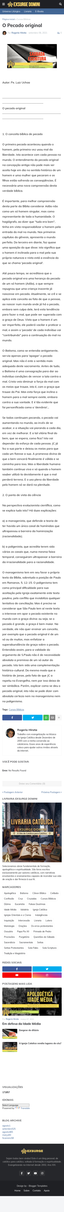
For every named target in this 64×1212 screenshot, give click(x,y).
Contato (37, 1190)
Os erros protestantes (42, 926)
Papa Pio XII (23, 931)
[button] (3, 4)
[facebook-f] (17, 969)
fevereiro (8, 1138)
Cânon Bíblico (39, 893)
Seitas (40, 942)
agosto (6, 1125)
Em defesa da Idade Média (21, 1024)
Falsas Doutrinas (37, 904)
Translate (25, 1108)
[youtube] (17, 975)
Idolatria (25, 909)
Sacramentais (26, 942)
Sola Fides (33, 948)
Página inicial (8, 19)
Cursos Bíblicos (23, 19)
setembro (9, 1128)
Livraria (27, 11)
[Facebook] (12, 717)
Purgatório (24, 937)
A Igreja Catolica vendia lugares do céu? (40, 1043)
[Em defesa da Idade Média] (32, 1002)
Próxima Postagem (50, 792)
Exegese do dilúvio (29, 1030)
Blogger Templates (38, 1185)
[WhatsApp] (46, 717)
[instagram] (47, 975)
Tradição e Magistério (14, 953)
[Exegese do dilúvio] (9, 1034)
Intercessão (24, 920)
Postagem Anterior (13, 792)
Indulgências (41, 915)
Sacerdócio (9, 942)
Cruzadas (32, 898)
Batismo (24, 893)
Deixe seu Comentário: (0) (32, 783)
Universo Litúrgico (11, 11)
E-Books (39, 11)
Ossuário (8, 931)
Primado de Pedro (42, 931)
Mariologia (9, 926)
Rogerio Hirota (27, 729)
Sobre (27, 1190)
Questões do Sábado (44, 937)
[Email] (52, 717)
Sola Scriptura (49, 948)
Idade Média (10, 909)
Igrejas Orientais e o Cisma (17, 915)
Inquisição (9, 920)
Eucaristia (20, 904)
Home (17, 1190)
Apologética (10, 893)
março (6, 1135)
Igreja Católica (40, 909)
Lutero (49, 920)
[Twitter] (33, 717)
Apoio (47, 1190)
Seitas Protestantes (14, 948)
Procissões (9, 937)
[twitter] (47, 969)
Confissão (9, 898)
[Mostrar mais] (59, 717)
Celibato (54, 893)
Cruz (20, 898)
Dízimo (7, 904)
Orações (22, 926)
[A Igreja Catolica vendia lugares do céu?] (9, 1047)
